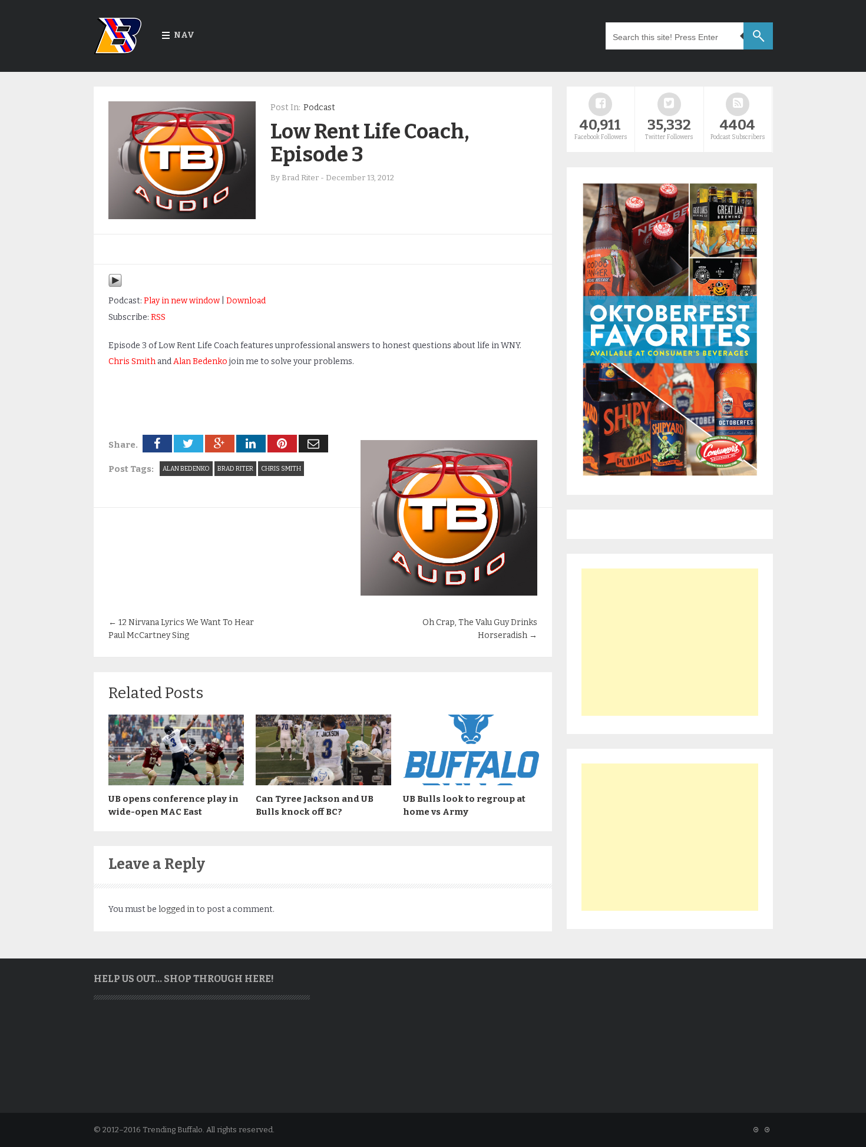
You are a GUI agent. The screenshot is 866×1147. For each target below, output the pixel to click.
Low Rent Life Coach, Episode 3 (369, 143)
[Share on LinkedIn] (251, 443)
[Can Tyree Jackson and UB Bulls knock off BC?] (323, 782)
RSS (158, 317)
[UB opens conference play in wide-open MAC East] (176, 782)
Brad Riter (235, 468)
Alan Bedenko (200, 361)
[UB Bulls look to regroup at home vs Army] (470, 782)
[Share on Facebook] (157, 443)
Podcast (319, 108)
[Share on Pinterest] (282, 443)
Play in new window (182, 301)
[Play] (115, 285)
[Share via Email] (313, 443)
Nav (184, 35)
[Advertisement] (669, 642)
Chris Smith (132, 361)
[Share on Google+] (219, 443)
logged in (176, 909)
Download (246, 301)
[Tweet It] (188, 443)
